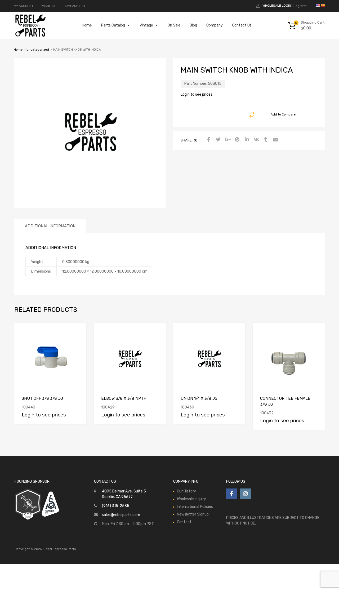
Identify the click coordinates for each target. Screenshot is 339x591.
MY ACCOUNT (23, 6)
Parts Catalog (113, 25)
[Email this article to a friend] (274, 139)
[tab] (50, 226)
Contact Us (242, 25)
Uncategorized (37, 49)
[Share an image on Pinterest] (236, 139)
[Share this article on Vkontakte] (255, 139)
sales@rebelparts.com (121, 515)
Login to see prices (196, 94)
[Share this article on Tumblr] (265, 139)
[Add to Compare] (78, 332)
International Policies (195, 506)
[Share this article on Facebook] (207, 139)
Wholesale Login (276, 5)
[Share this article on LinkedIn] (246, 139)
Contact (184, 522)
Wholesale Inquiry (191, 499)
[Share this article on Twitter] (217, 139)
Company (214, 25)
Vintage (146, 25)
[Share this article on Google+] (227, 139)
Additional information (50, 226)
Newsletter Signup (193, 514)
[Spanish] (322, 5)
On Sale (174, 25)
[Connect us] (231, 494)
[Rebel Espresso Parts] (30, 36)
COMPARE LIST (75, 6)
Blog (193, 25)
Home (87, 25)
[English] (317, 5)
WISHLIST (48, 6)
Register (300, 6)
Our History (186, 491)
